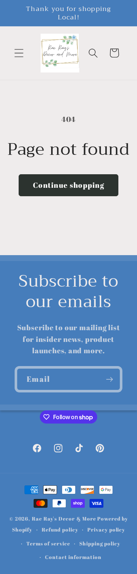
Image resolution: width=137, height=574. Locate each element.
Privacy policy (106, 529)
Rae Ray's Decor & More (64, 518)
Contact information (73, 557)
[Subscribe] (109, 379)
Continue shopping (68, 185)
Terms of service (48, 543)
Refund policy (60, 529)
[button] (18, 52)
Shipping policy (99, 543)
